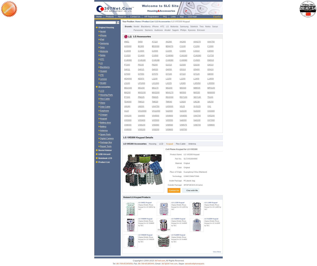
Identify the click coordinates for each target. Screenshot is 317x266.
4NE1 (126, 42)
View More (217, 252)
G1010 (169, 65)
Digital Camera (107, 138)
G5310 (183, 69)
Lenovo (103, 79)
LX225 (169, 83)
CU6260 (197, 55)
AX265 (183, 42)
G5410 (210, 69)
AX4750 (211, 42)
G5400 (197, 69)
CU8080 (128, 60)
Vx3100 (183, 111)
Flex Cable (181, 144)
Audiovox (158, 30)
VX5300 (127, 120)
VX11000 (156, 111)
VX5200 (211, 116)
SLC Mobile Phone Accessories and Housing (158, 8)
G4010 (210, 65)
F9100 (141, 65)
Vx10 (126, 111)
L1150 (168, 79)
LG (167, 26)
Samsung (184, 26)
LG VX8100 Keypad (145, 235)
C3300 (183, 51)
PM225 (141, 97)
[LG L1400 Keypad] (197, 209)
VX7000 (211, 120)
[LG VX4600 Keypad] (131, 225)
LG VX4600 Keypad (145, 219)
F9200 (155, 65)
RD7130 (183, 97)
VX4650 (183, 116)
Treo (201, 26)
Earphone (104, 111)
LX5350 (197, 83)
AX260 (169, 42)
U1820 (183, 102)
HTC (162, 26)
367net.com (160, 261)
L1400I (210, 79)
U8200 (141, 106)
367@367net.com (169, 264)
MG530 (183, 88)
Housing (152, 144)
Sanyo (215, 26)
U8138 (197, 102)
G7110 (183, 74)
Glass (102, 103)
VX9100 (141, 129)
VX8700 (197, 125)
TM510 (141, 102)
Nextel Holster (105, 150)
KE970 (141, 79)
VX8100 (141, 125)
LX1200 (155, 83)
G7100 (169, 74)
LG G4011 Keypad (145, 202)
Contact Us (135, 17)
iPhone (155, 26)
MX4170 (169, 92)
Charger (103, 115)
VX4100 (127, 116)
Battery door (105, 122)
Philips (183, 30)
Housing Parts (106, 95)
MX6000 (211, 92)
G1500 (183, 65)
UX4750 (155, 106)
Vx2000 (169, 111)
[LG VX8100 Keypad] (131, 241)
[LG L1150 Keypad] (164, 209)
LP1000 (141, 83)
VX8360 (155, 125)
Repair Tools (105, 146)
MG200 (169, 88)
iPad (102, 39)
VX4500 (155, 116)
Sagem (175, 30)
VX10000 (142, 111)
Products (110, 17)
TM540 (169, 102)
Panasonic (138, 30)
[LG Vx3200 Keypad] (197, 225)
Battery (103, 126)
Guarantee (9, 9)
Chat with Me (192, 190)
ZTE (102, 75)
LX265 (183, 83)
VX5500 (155, 120)
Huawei (103, 71)
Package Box (106, 142)
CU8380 (183, 60)
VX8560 (169, 125)
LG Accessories (162, 21)
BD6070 (169, 46)
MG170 (155, 88)
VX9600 (169, 129)
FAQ (165, 17)
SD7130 (197, 97)
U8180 (127, 106)
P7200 (127, 97)
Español (217, 17)
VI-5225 (197, 106)
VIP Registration (151, 17)
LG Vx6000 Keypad (178, 219)
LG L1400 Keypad (210, 202)
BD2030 (155, 46)
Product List (148, 21)
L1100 (155, 79)
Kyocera (191, 30)
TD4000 (127, 102)
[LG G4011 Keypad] (131, 209)
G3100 (197, 65)
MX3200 (155, 92)
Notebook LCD (105, 158)
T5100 (210, 97)
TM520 (155, 102)
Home (99, 17)
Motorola (174, 26)
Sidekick (194, 26)
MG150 (141, 88)
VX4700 (197, 116)
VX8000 (127, 125)
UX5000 (169, 106)
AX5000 (127, 46)
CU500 (155, 55)
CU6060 (169, 55)
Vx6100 (197, 120)
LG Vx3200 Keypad (211, 219)
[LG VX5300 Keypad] (143, 170)
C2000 (155, 51)
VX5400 (141, 120)
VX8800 (211, 125)
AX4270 (197, 42)
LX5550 (210, 83)
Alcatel (167, 30)
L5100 (127, 83)
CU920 (197, 60)
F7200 (127, 65)
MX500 (183, 92)
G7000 (127, 74)
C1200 (197, 46)
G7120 (197, 74)
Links (173, 17)
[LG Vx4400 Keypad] (164, 241)
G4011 (127, 69)
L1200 (182, 79)
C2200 (169, 51)
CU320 (127, 55)
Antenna (192, 144)
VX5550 (169, 120)
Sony (102, 47)
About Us (122, 17)
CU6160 (183, 55)
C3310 (197, 51)
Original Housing (106, 27)
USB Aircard (104, 154)
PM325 (155, 97)
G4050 (169, 69)
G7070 (155, 74)
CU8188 (155, 60)
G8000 (210, 74)
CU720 (210, 55)
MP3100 (211, 88)
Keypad (169, 144)
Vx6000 (183, 120)
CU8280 (169, 60)
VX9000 (127, 129)
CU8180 (142, 60)
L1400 (196, 79)
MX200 (127, 92)
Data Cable (105, 107)
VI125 (182, 106)
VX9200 (155, 129)
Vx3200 (197, 111)
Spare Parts (105, 134)
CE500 (210, 51)
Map (182, 17)
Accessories (104, 87)
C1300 (210, 46)
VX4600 (169, 116)
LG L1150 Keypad (177, 202)
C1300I (127, 51)
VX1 (209, 106)
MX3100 (142, 92)
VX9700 (183, 129)
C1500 (141, 51)
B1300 (141, 46)
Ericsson (201, 30)
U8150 (210, 102)
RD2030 (169, 97)
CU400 (141, 55)
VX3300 (211, 111)
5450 (140, 42)
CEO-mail (192, 17)
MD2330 (128, 88)
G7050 (141, 74)
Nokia (208, 26)
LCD (161, 144)
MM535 (197, 88)
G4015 (141, 69)
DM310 (210, 60)
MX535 (197, 92)
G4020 (155, 69)
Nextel (136, 26)
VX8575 (183, 125)
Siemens (149, 30)
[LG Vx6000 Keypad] (164, 225)
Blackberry (146, 26)
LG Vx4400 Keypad (178, 235)
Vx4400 (141, 116)
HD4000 (128, 79)
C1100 (183, 46)
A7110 (155, 42)
